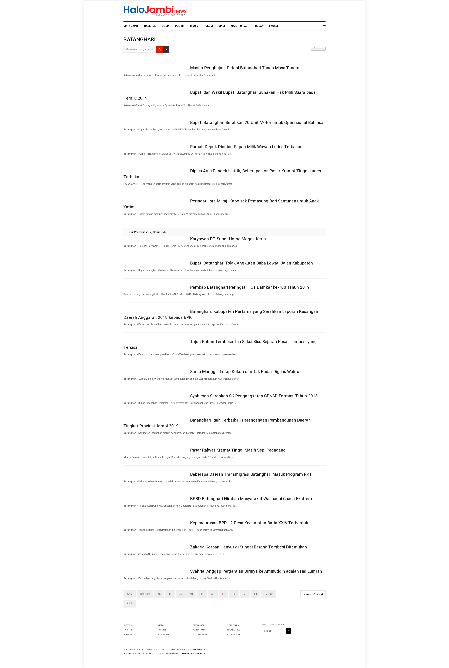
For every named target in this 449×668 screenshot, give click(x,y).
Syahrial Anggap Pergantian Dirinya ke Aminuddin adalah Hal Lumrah (256, 571)
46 (170, 594)
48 (191, 594)
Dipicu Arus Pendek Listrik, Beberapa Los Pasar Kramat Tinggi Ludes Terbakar (222, 174)
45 (159, 594)
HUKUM (208, 26)
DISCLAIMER (198, 625)
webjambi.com (199, 649)
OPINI (221, 26)
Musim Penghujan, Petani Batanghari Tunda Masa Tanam (244, 68)
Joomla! (127, 653)
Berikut (269, 594)
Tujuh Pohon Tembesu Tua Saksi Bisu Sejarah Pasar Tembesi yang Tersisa (220, 345)
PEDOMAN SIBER (235, 634)
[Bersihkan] (166, 49)
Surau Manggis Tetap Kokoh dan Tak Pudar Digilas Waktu (244, 372)
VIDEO (161, 625)
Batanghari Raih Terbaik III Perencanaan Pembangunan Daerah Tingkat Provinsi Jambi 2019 (217, 423)
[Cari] (159, 49)
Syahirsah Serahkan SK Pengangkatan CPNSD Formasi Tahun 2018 (254, 396)
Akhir (130, 603)
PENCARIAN (163, 634)
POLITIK (180, 26)
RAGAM (273, 26)
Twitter (127, 629)
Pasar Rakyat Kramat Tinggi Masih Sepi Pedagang (238, 450)
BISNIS (194, 26)
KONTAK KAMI (199, 629)
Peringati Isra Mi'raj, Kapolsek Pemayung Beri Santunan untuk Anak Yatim (221, 204)
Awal (129, 594)
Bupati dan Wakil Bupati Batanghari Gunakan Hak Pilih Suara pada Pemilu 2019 (219, 95)
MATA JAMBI (131, 26)
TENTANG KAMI (200, 634)
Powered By (310, 652)
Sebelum (145, 594)
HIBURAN (258, 26)
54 (255, 594)
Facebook (128, 625)
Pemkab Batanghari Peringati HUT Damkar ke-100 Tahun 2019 (250, 287)
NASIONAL (150, 26)
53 (244, 594)
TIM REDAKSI (233, 625)
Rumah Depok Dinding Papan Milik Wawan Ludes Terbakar (246, 147)
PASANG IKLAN (234, 629)
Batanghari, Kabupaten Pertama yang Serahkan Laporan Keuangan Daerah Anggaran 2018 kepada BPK (220, 314)
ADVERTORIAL (238, 26)
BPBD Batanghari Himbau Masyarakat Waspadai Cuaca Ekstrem (251, 499)
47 (180, 594)
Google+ (127, 634)
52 (234, 594)
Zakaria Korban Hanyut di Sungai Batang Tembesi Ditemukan (248, 547)
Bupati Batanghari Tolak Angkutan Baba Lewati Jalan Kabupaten (251, 263)
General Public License (193, 653)
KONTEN (162, 629)
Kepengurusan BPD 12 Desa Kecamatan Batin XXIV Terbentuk (249, 523)
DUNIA (165, 26)
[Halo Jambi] (155, 11)
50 (212, 594)
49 (202, 594)
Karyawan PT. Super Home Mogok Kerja (228, 239)
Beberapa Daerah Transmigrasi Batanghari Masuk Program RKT (251, 474)
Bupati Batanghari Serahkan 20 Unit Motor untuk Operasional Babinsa (256, 123)
